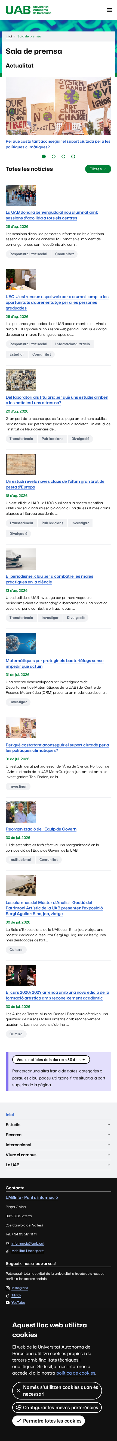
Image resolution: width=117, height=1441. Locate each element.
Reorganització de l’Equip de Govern (41, 829)
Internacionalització (72, 344)
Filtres (96, 169)
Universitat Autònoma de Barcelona (28, 10)
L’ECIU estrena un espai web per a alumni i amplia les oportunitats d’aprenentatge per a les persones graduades (57, 302)
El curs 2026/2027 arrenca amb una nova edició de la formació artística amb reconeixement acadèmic (57, 995)
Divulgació (80, 438)
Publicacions (52, 438)
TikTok (16, 1295)
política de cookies (75, 1373)
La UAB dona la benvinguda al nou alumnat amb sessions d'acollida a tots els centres (52, 215)
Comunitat (64, 254)
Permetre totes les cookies (52, 1421)
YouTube (18, 1303)
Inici (10, 1114)
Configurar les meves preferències (60, 1407)
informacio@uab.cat (27, 1243)
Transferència (21, 438)
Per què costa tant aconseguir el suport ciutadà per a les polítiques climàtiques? (57, 748)
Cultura (16, 949)
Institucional (20, 859)
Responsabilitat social (28, 254)
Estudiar (17, 354)
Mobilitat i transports (27, 1251)
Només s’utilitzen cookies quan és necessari (60, 1390)
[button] (44, 156)
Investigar (80, 523)
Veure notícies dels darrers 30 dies (49, 1059)
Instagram (19, 1288)
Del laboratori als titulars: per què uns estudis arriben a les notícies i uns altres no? (57, 400)
